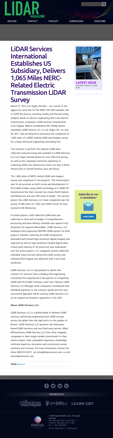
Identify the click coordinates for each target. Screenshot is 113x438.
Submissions (72, 428)
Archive (12, 21)
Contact (32, 21)
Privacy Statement (56, 428)
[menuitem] (12, 21)
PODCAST (54, 21)
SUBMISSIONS (76, 21)
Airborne (21, 364)
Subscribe (100, 21)
